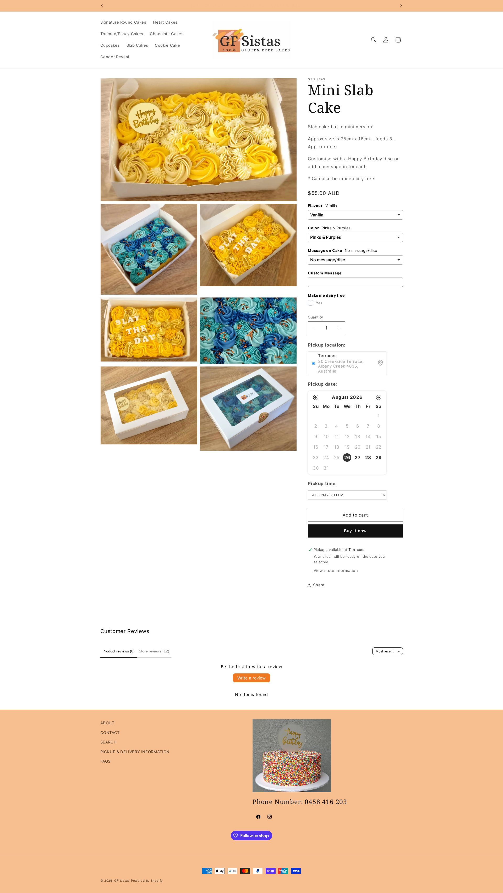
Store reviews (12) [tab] (154, 651)
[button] (374, 40)
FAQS (105, 761)
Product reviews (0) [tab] (118, 651)
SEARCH (108, 742)
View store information (336, 570)
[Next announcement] (401, 5)
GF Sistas (122, 881)
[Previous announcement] (102, 5)
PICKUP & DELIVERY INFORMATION (135, 752)
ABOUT (107, 723)
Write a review (251, 678)
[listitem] (347, 457)
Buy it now (355, 530)
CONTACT (110, 732)
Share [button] (318, 585)
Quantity (315, 317)
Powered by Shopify (147, 881)
